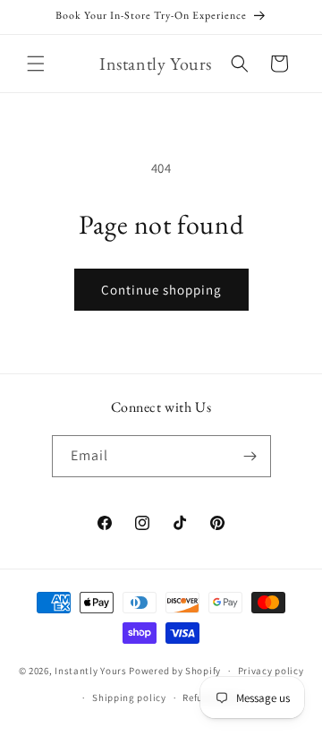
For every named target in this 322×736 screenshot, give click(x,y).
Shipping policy (129, 697)
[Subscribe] (250, 456)
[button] (35, 63)
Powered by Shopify (175, 670)
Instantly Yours (91, 670)
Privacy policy (271, 670)
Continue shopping (161, 289)
